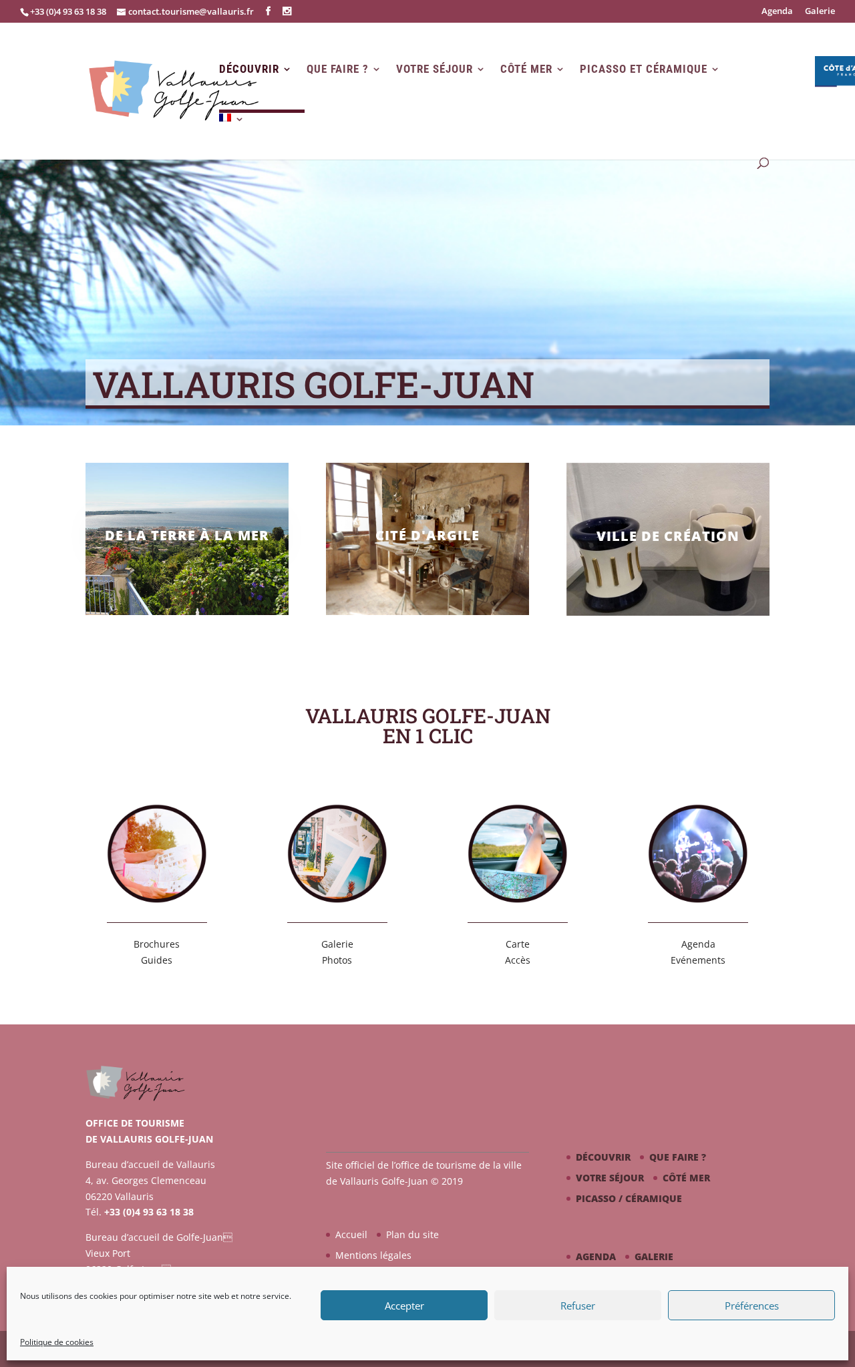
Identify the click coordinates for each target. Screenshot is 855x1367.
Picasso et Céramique (643, 69)
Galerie (820, 12)
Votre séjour (434, 69)
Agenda (777, 12)
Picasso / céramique (629, 1198)
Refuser (577, 1305)
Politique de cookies (57, 1342)
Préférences (752, 1305)
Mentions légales (373, 1255)
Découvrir (249, 69)
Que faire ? (338, 69)
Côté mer (526, 69)
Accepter (404, 1305)
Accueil (351, 1234)
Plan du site (412, 1234)
